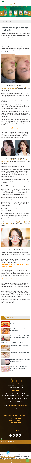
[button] (1, 13)
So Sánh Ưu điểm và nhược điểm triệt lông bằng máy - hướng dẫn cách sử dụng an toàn (20, 368)
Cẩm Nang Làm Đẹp (13, 21)
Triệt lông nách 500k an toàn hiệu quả (19, 345)
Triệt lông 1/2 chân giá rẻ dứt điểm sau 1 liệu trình (12, 343)
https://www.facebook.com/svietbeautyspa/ (17, 405)
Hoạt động (5, 21)
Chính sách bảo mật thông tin (15, 420)
